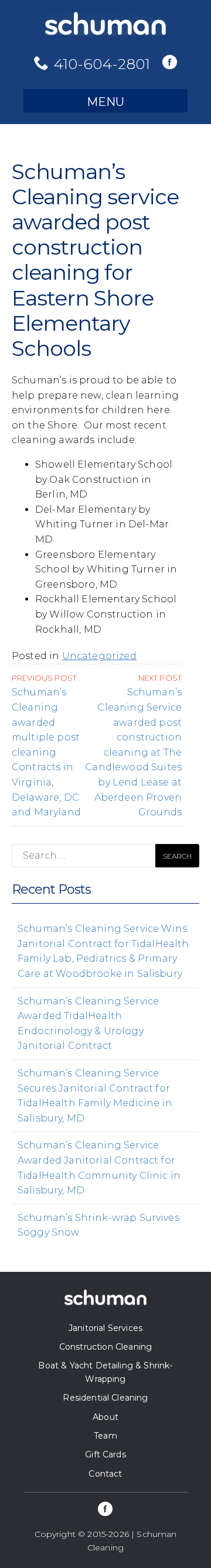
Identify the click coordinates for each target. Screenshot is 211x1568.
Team (105, 1435)
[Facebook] (169, 63)
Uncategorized (99, 655)
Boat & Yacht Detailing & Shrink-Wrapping (105, 1372)
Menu (105, 102)
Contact (105, 1474)
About (105, 1417)
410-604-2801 (102, 64)
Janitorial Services (105, 1328)
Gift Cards (105, 1454)
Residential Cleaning (105, 1397)
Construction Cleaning (105, 1346)
